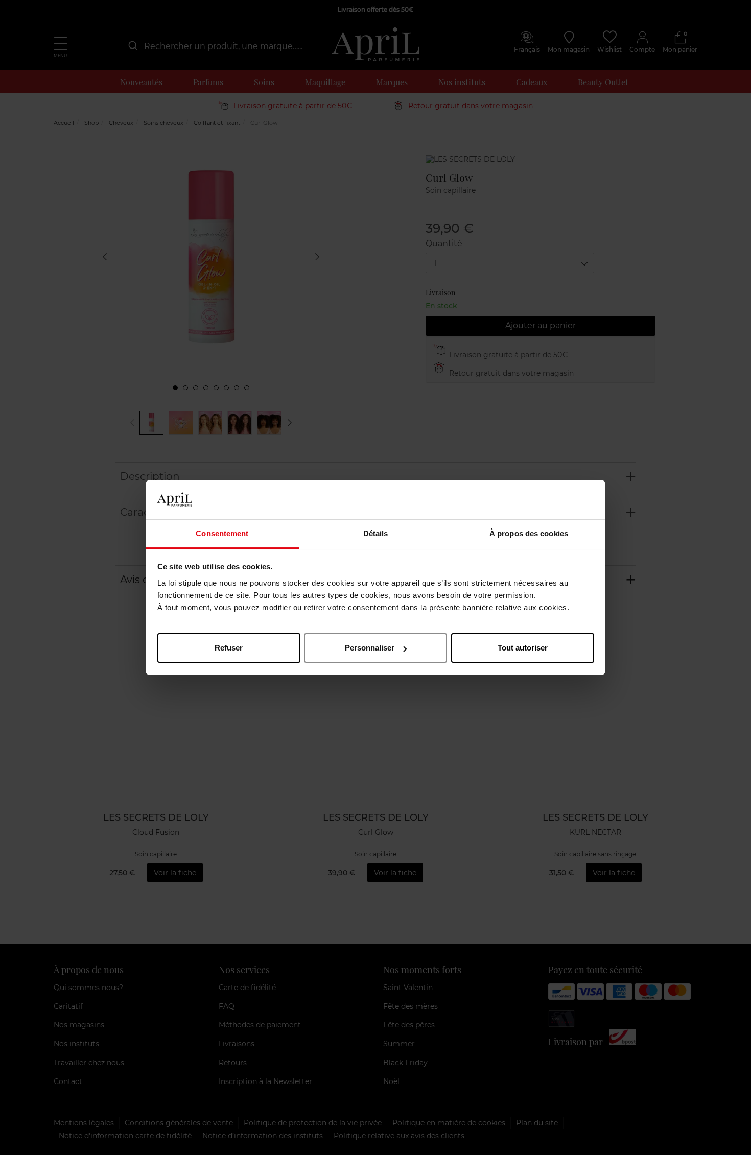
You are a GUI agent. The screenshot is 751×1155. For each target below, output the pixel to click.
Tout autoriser (523, 647)
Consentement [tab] (222, 533)
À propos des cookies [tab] (528, 533)
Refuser (229, 647)
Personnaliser (369, 647)
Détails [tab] (375, 533)
